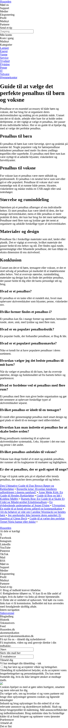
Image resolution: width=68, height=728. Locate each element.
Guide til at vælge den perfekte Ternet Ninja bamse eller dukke (32, 520)
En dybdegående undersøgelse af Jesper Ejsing (26, 504)
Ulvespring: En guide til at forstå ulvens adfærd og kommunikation (32, 507)
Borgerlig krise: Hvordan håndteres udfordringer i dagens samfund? (28, 490)
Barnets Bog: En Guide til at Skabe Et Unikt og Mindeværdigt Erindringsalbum (32, 500)
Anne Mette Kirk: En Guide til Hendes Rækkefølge (31, 494)
